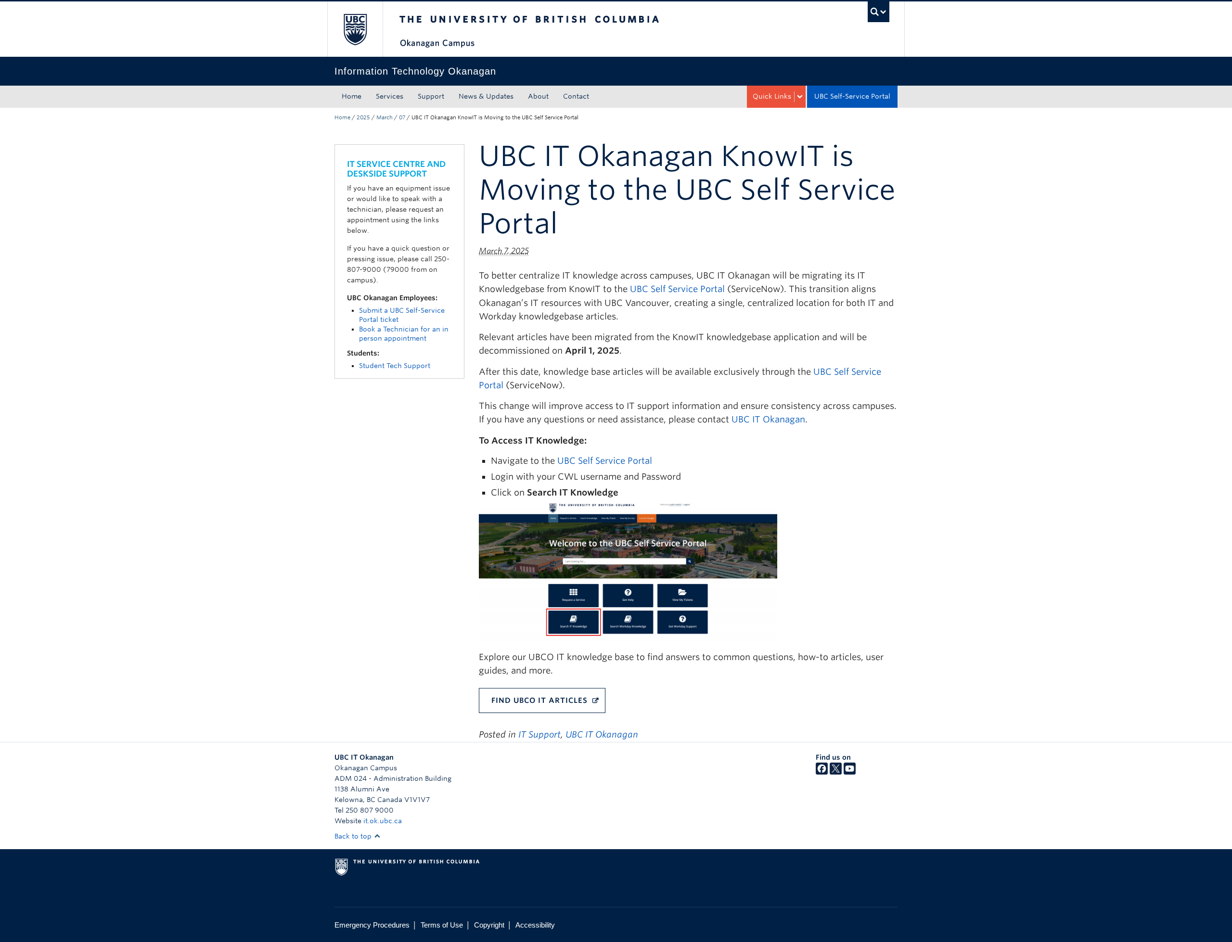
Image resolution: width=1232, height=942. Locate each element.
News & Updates (486, 96)
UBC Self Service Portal (677, 289)
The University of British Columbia (355, 29)
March (384, 117)
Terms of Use (442, 925)
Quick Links (772, 96)
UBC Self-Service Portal (852, 96)
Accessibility (535, 925)
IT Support (539, 734)
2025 (363, 117)
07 (402, 117)
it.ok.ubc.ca (382, 821)
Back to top (353, 836)
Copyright (489, 925)
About (538, 96)
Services (389, 96)
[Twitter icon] (836, 772)
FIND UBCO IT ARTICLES (539, 700)
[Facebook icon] (822, 772)
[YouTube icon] (850, 772)
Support (431, 96)
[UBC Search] (878, 11)
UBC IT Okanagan (768, 419)
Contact (576, 96)
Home (351, 96)
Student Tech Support (394, 365)
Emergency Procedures (372, 925)
